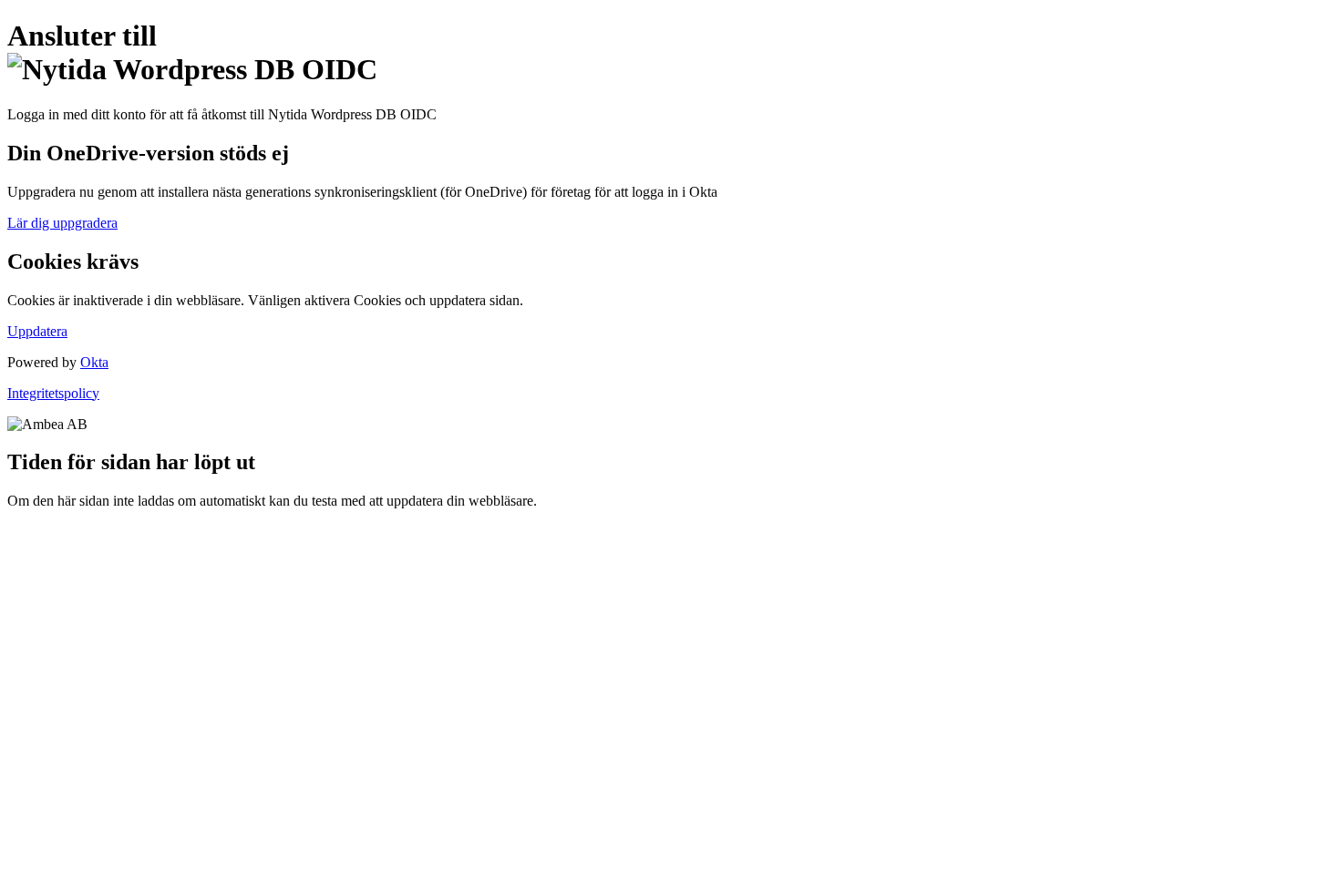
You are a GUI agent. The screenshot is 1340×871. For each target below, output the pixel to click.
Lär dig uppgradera (62, 223)
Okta (94, 362)
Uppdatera (37, 331)
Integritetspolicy (53, 393)
